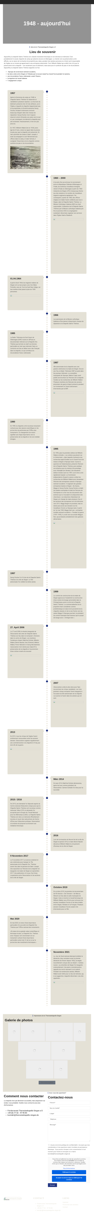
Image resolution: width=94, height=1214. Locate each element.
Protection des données (70, 1205)
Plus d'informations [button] (69, 1168)
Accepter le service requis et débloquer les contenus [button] (69, 1178)
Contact (65, 1207)
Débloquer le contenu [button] (69, 1172)
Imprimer (65, 1202)
